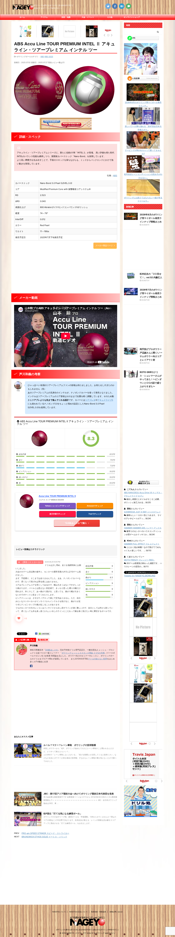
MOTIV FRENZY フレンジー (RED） (139, 560)
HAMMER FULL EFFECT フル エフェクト (141, 544)
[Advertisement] (65, 271)
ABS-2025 (48, 56)
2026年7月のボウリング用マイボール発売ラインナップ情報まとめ (151, 293)
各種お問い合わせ (116, 912)
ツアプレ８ (90, 400)
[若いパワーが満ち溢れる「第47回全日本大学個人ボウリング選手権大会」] (143, 123)
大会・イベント (88, 17)
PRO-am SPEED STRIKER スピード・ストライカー (45, 833)
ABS (42, 56)
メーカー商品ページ (104, 245)
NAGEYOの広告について (78, 912)
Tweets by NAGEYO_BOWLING (139, 575)
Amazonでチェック (95, 506)
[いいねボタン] (18, 618)
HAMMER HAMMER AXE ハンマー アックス (142, 528)
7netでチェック (94, 514)
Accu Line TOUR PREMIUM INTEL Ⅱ (57, 496)
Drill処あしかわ (51, 650)
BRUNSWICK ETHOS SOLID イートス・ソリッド (44, 836)
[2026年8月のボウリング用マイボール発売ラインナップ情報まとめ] (143, 99)
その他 (109, 17)
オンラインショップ (132, 17)
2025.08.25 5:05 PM (52, 562)
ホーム (22, 17)
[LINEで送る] (44, 633)
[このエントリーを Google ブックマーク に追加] (36, 633)
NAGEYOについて (59, 912)
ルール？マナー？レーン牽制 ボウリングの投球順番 (69, 745)
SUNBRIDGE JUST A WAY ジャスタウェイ (142, 512)
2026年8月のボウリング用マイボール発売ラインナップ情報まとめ (151, 218)
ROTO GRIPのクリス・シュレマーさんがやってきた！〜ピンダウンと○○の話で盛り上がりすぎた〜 (151, 379)
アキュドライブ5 (105, 400)
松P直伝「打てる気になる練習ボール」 (62, 813)
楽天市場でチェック (57, 514)
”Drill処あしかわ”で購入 (76, 523)
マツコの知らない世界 (97, 659)
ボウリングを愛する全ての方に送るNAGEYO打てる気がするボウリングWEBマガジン (87, 930)
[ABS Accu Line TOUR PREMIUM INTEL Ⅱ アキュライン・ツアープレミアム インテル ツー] (39, 438)
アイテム (44, 17)
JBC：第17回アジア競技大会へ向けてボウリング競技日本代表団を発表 (78, 793)
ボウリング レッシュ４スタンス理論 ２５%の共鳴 (83, 653)
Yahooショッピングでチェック (57, 506)
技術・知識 (66, 17)
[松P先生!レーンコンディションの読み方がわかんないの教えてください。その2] (143, 171)
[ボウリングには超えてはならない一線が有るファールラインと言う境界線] (143, 194)
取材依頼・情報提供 (98, 912)
